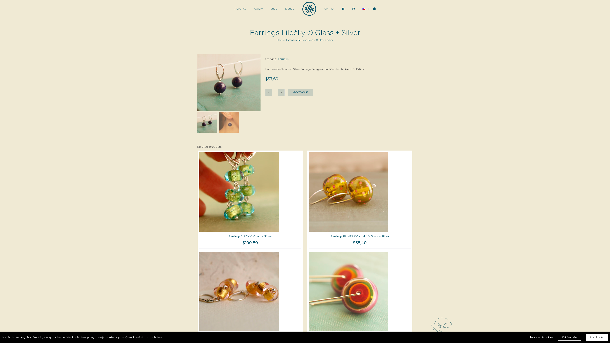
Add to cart (300, 92)
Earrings (283, 59)
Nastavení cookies (541, 337)
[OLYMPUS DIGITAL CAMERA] (229, 82)
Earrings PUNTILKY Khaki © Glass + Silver (359, 236)
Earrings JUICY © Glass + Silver (250, 236)
